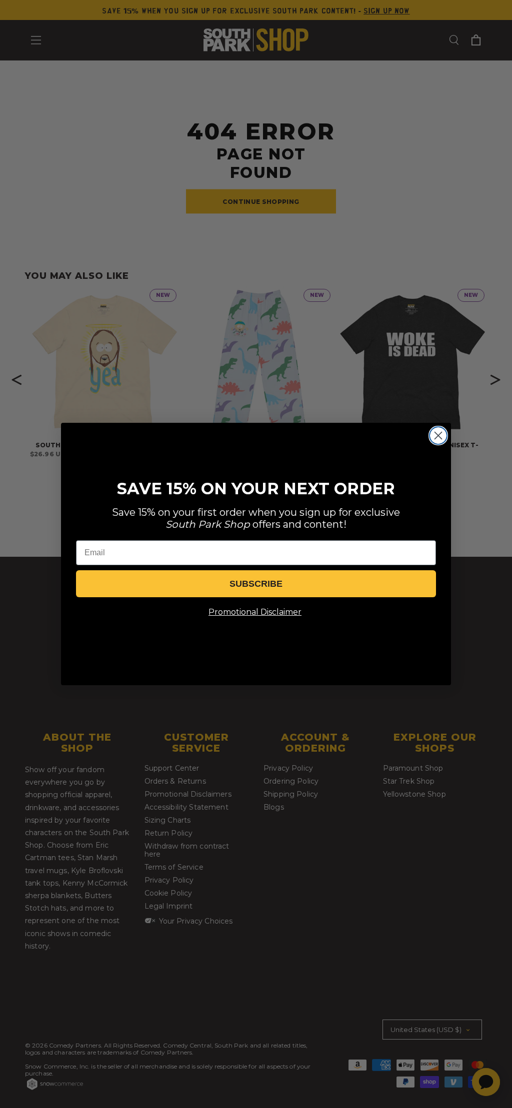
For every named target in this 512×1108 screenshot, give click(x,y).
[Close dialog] (438, 435)
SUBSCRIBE (256, 584)
